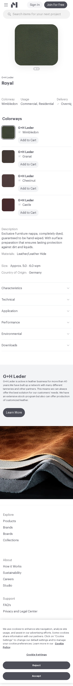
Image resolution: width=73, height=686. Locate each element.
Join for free (55, 4)
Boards (8, 533)
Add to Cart (28, 140)
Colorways (12, 119)
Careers (8, 579)
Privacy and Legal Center (20, 611)
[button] (6, 5)
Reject (36, 665)
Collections (11, 540)
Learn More (14, 412)
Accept (36, 676)
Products (9, 521)
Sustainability (12, 572)
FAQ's (7, 605)
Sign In (35, 4)
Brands (8, 527)
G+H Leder (7, 77)
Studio (7, 585)
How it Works (12, 566)
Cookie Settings (36, 654)
